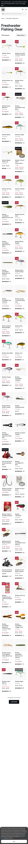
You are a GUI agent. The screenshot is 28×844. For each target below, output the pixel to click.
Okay (14, 841)
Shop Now (21, 3)
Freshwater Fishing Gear (12, 18)
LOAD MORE (14, 701)
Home (2, 18)
